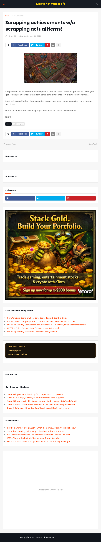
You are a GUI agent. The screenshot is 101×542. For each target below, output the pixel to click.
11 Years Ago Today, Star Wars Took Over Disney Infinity (32, 331)
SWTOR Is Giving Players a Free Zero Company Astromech (33, 328)
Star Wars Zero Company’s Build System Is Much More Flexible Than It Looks (41, 321)
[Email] (53, 45)
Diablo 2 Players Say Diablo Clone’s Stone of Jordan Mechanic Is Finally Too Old (42, 401)
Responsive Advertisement (50, 489)
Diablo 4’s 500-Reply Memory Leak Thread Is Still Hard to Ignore (35, 397)
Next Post (93, 144)
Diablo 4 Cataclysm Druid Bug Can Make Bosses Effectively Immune (38, 408)
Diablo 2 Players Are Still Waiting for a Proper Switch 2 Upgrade (35, 394)
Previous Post (10, 144)
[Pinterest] (47, 45)
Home (8, 16)
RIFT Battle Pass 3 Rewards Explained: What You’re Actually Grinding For (39, 441)
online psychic (14, 350)
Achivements (18, 16)
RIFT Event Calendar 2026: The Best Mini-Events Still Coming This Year (38, 434)
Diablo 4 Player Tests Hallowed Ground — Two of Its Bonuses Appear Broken (41, 404)
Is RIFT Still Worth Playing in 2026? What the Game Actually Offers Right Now (41, 428)
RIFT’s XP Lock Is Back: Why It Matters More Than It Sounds (33, 438)
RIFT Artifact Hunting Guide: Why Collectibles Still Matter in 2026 (35, 431)
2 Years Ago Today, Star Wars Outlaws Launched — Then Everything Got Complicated (46, 324)
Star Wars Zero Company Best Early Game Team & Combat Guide (37, 318)
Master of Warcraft (50, 4)
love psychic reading (17, 354)
